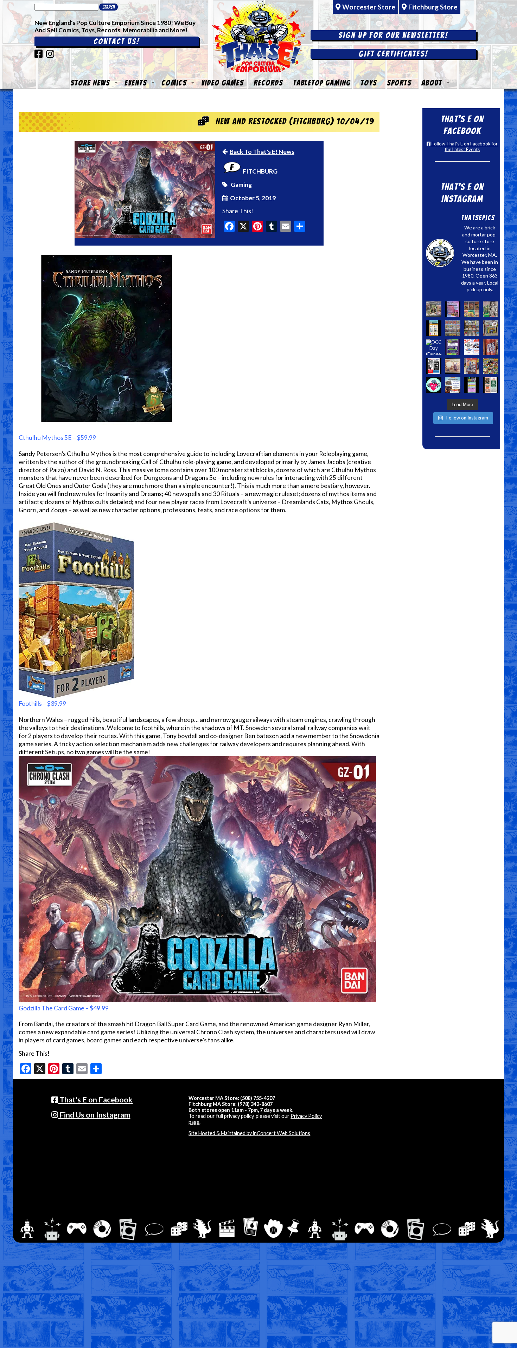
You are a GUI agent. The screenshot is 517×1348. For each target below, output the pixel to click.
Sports (399, 83)
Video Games (222, 83)
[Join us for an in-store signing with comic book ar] (452, 309)
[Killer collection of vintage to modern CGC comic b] (452, 328)
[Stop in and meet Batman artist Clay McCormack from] (433, 309)
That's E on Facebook (95, 1099)
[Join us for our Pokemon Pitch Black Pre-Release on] (452, 347)
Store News (90, 83)
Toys (368, 83)
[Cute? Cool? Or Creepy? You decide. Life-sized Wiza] (490, 309)
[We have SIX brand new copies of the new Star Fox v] (471, 366)
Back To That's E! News (262, 151)
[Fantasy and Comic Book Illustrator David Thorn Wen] (452, 366)
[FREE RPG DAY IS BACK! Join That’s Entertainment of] (471, 385)
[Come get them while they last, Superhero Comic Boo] (471, 328)
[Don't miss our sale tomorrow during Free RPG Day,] (433, 366)
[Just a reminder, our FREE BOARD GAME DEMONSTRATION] (433, 328)
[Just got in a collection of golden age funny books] (471, 309)
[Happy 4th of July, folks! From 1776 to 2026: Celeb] (471, 347)
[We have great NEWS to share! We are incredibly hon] (433, 385)
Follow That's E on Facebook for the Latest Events (464, 146)
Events (136, 83)
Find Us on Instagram (94, 1114)
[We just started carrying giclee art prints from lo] (490, 328)
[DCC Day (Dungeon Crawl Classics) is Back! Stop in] (433, 347)
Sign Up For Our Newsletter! (393, 35)
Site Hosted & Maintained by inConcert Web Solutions (249, 1133)
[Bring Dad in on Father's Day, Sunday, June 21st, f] (490, 385)
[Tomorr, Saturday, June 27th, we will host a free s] (490, 366)
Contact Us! (117, 41)
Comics (174, 83)
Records (268, 83)
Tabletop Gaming (322, 83)
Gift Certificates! (393, 54)
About (431, 83)
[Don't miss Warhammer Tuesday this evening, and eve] (452, 385)
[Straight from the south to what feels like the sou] (490, 347)
